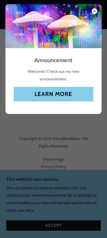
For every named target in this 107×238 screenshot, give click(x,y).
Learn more (53, 94)
